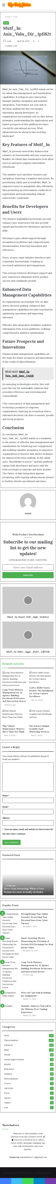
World (7, 1054)
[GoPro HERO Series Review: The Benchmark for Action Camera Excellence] (41, 678)
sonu (9, 41)
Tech (15, 16)
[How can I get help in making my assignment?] (10, 996)
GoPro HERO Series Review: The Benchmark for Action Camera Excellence (41, 692)
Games (7, 1102)
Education (9, 1069)
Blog (6, 1050)
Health (7, 1064)
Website (6, 818)
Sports (7, 1098)
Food (6, 1093)
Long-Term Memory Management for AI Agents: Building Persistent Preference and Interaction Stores (14, 695)
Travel (7, 1083)
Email (5, 807)
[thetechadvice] (19, 5)
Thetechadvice (11, 1040)
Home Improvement (14, 1059)
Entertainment (11, 1078)
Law (6, 1107)
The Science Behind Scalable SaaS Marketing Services (39, 729)
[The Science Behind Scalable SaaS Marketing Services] (41, 716)
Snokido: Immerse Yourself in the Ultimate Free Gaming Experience (36, 1009)
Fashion (8, 1074)
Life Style (8, 1088)
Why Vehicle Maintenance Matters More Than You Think (13, 729)
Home (8, 16)
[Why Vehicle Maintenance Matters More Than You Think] (14, 716)
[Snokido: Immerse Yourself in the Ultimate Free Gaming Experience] (10, 1010)
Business (8, 1045)
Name (5, 795)
